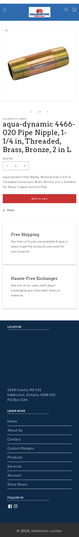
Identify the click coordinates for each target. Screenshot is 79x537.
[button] (5, 10)
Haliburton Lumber (46, 531)
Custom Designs (20, 448)
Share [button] (11, 210)
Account (14, 475)
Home (12, 421)
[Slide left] (31, 112)
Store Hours (17, 484)
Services (14, 466)
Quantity (8, 158)
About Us (15, 430)
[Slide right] (48, 112)
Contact (14, 439)
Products (14, 457)
